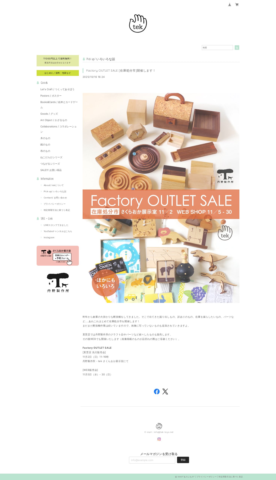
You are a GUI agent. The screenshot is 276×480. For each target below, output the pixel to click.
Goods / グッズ (49, 113)
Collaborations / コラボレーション (58, 129)
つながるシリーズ (50, 163)
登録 (183, 459)
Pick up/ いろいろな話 (55, 191)
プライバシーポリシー (55, 204)
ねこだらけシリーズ (51, 157)
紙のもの (45, 144)
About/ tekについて (54, 185)
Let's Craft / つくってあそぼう (57, 89)
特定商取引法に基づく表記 (57, 210)
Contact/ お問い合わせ (55, 197)
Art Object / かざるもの (53, 120)
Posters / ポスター (51, 95)
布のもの (45, 150)
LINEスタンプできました (56, 225)
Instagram (49, 237)
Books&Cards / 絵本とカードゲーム (59, 105)
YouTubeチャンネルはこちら (58, 231)
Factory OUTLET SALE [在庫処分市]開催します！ (121, 70)
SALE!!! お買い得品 (51, 170)
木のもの (45, 138)
